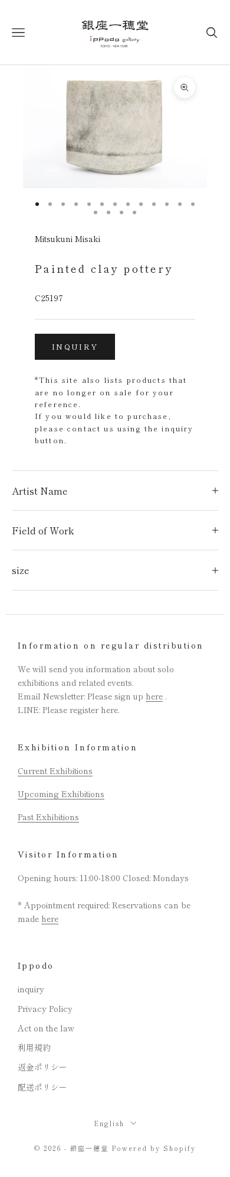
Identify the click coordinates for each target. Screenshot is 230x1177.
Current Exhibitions (55, 770)
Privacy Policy (45, 1008)
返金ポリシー (42, 1067)
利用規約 (34, 1047)
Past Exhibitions (48, 817)
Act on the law (46, 1028)
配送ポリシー (42, 1087)
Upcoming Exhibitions (61, 793)
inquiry (75, 346)
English (109, 1123)
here (154, 696)
